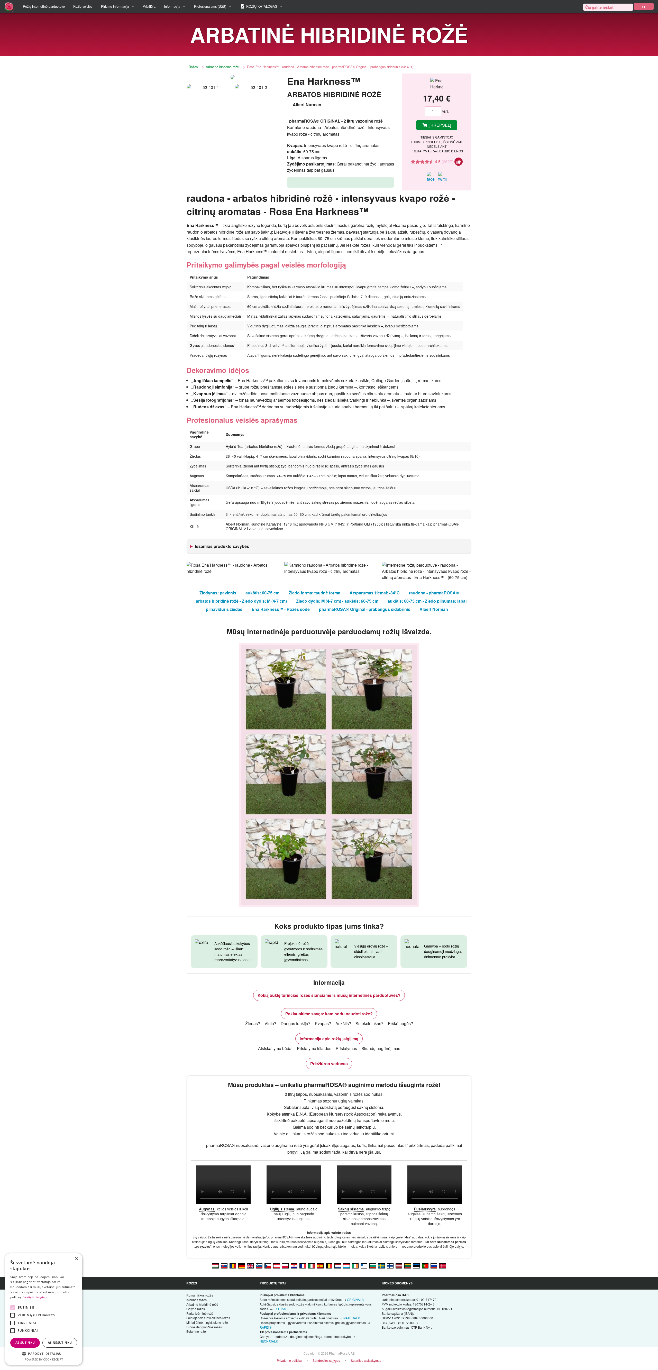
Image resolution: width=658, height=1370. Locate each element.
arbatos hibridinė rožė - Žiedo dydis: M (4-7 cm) (241, 601)
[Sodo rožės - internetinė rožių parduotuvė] (644, 6)
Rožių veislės (82, 6)
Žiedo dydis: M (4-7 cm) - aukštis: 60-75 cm (337, 601)
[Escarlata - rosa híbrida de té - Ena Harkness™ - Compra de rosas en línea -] (320, 1265)
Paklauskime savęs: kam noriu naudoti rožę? (329, 1014)
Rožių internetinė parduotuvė (44, 6)
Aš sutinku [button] (25, 1342)
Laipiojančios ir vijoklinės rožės (208, 1318)
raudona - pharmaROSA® (434, 593)
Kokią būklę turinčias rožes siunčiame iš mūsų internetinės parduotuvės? (329, 995)
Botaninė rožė (196, 1331)
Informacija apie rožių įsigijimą (329, 1039)
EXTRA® (279, 1309)
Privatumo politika (289, 1360)
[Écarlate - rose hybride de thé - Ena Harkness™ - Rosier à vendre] (302, 1265)
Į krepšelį (439, 125)
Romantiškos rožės (199, 1295)
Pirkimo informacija (115, 6)
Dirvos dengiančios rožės (204, 1327)
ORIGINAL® (355, 1299)
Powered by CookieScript (44, 1359)
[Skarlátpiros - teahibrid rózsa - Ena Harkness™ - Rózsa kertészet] (215, 1265)
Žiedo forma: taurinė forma (314, 593)
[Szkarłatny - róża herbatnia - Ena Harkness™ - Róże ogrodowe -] (285, 1265)
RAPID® (265, 1327)
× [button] (76, 1259)
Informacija (172, 6)
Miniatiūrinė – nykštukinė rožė (207, 1322)
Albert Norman (433, 609)
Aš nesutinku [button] (60, 1342)
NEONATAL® (269, 1341)
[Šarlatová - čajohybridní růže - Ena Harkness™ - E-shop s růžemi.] (267, 1265)
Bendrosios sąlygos (326, 1360)
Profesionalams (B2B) (210, 6)
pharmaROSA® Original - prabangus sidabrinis (364, 609)
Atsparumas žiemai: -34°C (375, 593)
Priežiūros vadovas (329, 1063)
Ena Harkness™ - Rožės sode (281, 609)
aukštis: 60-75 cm (262, 593)
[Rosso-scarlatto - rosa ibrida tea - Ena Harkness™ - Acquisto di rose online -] (311, 1265)
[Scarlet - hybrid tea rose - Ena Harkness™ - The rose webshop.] (250, 1265)
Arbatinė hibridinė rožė (222, 66)
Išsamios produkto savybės (222, 546)
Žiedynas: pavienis (217, 593)
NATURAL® (351, 1318)
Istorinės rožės (196, 1300)
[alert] (43, 1309)
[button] (43, 1353)
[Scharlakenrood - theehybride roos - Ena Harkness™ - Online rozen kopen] (337, 1265)
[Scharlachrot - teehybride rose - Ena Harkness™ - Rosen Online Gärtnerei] (241, 1265)
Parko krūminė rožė (200, 1313)
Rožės (193, 66)
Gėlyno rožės (195, 1309)
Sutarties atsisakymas (366, 1360)
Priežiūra (149, 6)
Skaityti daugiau (35, 1297)
